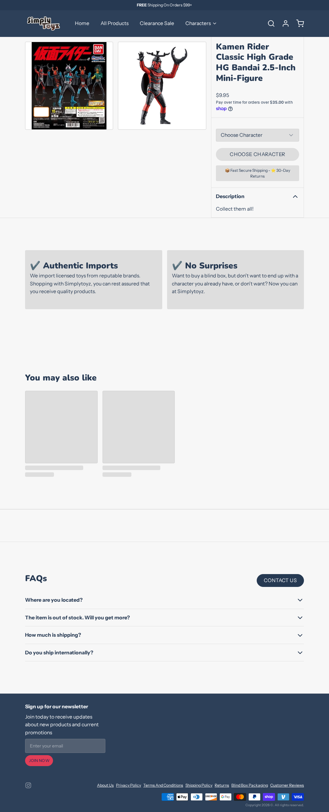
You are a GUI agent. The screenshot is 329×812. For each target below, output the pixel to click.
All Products (115, 23)
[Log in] (283, 23)
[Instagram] (28, 785)
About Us (105, 785)
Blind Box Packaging (249, 785)
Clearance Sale (157, 23)
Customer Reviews (287, 785)
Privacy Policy (128, 785)
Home (82, 23)
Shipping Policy (198, 785)
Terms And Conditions (163, 785)
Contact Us (280, 580)
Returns (222, 785)
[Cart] (298, 23)
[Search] (269, 23)
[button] (257, 154)
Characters (198, 23)
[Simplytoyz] (44, 23)
